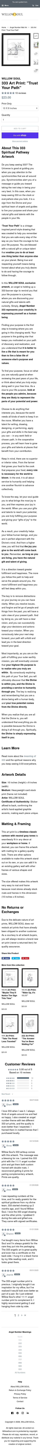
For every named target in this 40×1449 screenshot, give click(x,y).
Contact (20, 1401)
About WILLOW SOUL (20, 1386)
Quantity (6, 114)
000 (20, 1369)
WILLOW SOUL (27, 1421)
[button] (8, 92)
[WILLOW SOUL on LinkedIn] (28, 1413)
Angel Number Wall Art (18, 27)
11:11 (20, 1336)
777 (20, 1359)
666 (20, 1356)
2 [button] (18, 1315)
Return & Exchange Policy (20, 1390)
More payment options (20, 141)
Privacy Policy (20, 1393)
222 (20, 1343)
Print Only (7, 103)
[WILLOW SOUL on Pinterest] (17, 1413)
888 (20, 1362)
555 (20, 1353)
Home (4, 27)
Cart (36, 5)
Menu (6, 5)
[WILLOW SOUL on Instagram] (22, 1413)
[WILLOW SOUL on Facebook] (12, 1413)
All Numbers (20, 1372)
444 (20, 1349)
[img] (8, 1100)
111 (20, 1340)
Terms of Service (20, 1397)
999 (20, 1366)
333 (20, 1346)
